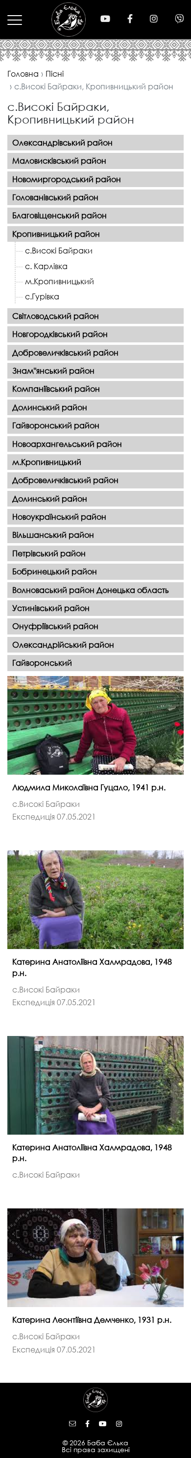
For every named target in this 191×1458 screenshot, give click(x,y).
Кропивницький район (56, 234)
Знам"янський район (53, 370)
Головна (23, 73)
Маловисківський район (59, 160)
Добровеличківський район (65, 352)
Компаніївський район (56, 388)
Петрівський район (49, 553)
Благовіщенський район (59, 215)
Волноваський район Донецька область (90, 590)
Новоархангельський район (67, 444)
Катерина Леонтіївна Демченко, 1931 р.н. (91, 1319)
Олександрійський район (63, 644)
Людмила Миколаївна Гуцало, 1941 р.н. (89, 787)
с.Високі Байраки (59, 250)
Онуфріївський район (55, 626)
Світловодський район (55, 316)
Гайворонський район (55, 425)
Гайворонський (42, 662)
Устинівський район (51, 608)
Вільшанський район (53, 534)
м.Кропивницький (59, 281)
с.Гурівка (42, 296)
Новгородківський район (60, 334)
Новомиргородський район (66, 179)
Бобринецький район (54, 571)
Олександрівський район (62, 142)
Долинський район (49, 407)
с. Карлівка (46, 266)
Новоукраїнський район (59, 516)
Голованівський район (55, 197)
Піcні (55, 73)
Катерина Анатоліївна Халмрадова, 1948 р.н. (92, 966)
